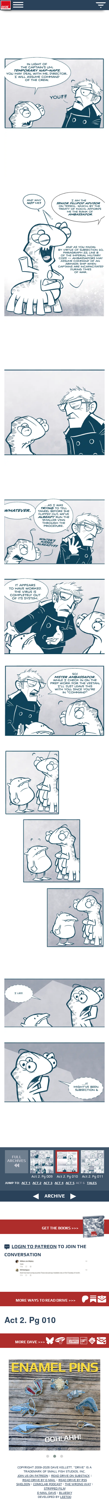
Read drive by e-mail (39, 1480)
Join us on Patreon (32, 1475)
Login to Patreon (34, 1246)
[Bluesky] (50, 1340)
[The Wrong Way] (92, 1340)
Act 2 (37, 1183)
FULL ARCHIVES (16, 1159)
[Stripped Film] (73, 1340)
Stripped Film (54, 1488)
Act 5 (70, 1183)
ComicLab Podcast (47, 1484)
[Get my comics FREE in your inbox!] (102, 1299)
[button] (47, 1456)
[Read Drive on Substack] (93, 1299)
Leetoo (65, 1496)
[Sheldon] (60, 1340)
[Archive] (101, 4)
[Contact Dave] (101, 1340)
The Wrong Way (78, 1484)
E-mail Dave (46, 1492)
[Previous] (36, 1196)
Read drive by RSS (72, 1480)
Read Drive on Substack (70, 1475)
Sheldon (23, 1484)
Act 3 (48, 1183)
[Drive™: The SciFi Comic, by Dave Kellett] (6, 5)
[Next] (73, 1196)
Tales (92, 1183)
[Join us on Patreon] (85, 1299)
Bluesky (65, 1492)
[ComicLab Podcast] (83, 1340)
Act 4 (59, 1183)
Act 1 (26, 1183)
